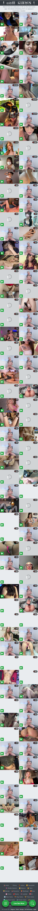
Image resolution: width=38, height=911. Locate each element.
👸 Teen (30, 888)
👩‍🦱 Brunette (15, 891)
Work (17, 909)
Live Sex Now (19, 903)
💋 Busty (16, 894)
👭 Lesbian (24, 894)
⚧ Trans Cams (29, 897)
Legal (34, 909)
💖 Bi (30, 894)
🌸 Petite (8, 894)
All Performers (28, 909)
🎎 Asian (6, 885)
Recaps (22, 909)
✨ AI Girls (31, 900)
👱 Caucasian (30, 885)
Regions (13, 909)
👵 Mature (22, 888)
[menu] (5, 903)
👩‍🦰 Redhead (24, 891)
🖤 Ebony (14, 885)
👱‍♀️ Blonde (6, 891)
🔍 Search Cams (29, 905)
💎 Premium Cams (9, 900)
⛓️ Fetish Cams (21, 900)
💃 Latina (21, 885)
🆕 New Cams (8, 897)
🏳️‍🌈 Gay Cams (19, 897)
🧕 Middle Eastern (11, 888)
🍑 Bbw (32, 891)
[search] (32, 903)
